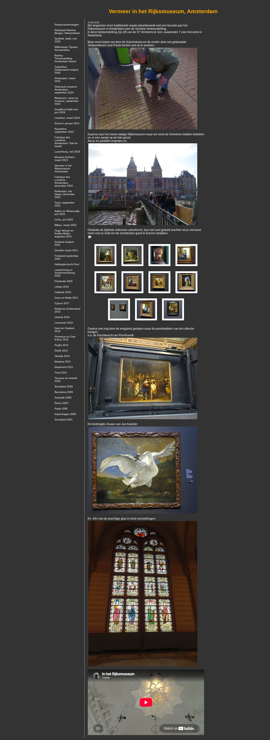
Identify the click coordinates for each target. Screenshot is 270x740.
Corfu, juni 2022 (64, 219)
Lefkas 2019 (62, 286)
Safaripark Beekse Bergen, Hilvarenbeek (67, 32)
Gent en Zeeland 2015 (64, 330)
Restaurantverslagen (67, 24)
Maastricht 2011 (64, 367)
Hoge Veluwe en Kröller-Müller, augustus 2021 (64, 233)
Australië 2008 (63, 397)
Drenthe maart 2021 (66, 250)
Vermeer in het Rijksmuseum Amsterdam (63, 168)
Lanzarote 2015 (64, 322)
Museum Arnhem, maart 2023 (65, 159)
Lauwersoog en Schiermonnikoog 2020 (65, 272)
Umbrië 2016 (62, 317)
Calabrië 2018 (63, 292)
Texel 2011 (61, 372)
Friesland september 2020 (67, 257)
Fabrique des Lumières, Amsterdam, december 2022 (64, 181)
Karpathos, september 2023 (64, 130)
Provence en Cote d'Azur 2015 (65, 338)
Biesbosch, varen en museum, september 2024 (67, 101)
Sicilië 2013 (61, 350)
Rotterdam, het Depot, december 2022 (65, 194)
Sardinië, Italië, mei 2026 (66, 40)
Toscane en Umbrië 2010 (66, 379)
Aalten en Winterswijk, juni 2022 (67, 212)
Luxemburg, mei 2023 (67, 151)
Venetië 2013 (62, 356)
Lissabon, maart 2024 (67, 117)
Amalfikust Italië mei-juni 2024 (67, 111)
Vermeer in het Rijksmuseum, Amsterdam (163, 11)
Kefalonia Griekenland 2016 (67, 310)
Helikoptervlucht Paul (67, 264)
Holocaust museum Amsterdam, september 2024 (66, 89)
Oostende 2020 (64, 281)
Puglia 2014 (61, 345)
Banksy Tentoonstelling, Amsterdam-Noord (65, 58)
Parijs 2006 (61, 408)
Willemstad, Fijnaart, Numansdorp (66, 48)
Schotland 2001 (64, 419)
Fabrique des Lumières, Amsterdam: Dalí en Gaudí (66, 142)
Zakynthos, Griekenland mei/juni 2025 (66, 69)
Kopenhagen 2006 (65, 414)
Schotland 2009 (64, 386)
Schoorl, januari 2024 (67, 123)
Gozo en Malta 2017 (66, 297)
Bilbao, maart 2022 (66, 225)
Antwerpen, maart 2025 (65, 80)
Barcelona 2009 (64, 392)
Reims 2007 (62, 403)
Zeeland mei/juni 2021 (64, 243)
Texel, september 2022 (65, 204)
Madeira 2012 (63, 361)
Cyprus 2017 (62, 303)
